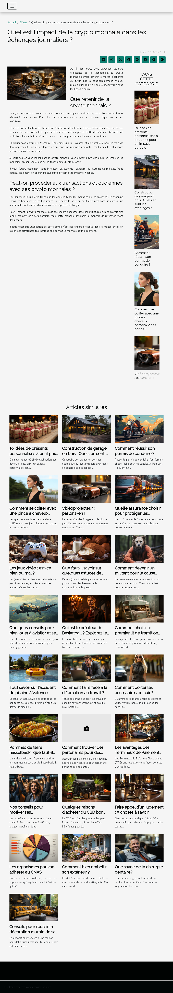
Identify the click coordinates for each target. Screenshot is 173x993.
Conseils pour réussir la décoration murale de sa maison (32, 931)
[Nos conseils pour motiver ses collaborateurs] (33, 787)
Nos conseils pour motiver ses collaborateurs (26, 812)
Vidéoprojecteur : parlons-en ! (146, 375)
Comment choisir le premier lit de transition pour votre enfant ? (136, 632)
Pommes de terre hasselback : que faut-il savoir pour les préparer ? (33, 752)
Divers (23, 22)
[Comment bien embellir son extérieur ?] (86, 847)
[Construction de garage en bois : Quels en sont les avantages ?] (146, 171)
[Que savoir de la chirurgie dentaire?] (139, 847)
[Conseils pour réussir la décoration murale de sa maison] (33, 907)
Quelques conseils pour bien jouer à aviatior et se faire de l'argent (32, 632)
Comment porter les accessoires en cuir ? (134, 690)
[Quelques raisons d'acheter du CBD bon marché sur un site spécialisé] (86, 787)
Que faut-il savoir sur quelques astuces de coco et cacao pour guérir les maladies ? (86, 575)
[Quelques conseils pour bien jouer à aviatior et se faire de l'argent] (33, 608)
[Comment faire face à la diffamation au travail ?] (86, 668)
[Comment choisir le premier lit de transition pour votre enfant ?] (139, 608)
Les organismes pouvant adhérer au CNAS (32, 869)
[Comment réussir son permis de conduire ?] (146, 232)
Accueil (11, 22)
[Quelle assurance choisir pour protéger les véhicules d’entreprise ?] (139, 489)
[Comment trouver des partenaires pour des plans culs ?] (86, 728)
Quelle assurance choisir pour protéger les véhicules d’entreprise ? (138, 513)
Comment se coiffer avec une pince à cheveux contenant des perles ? (146, 319)
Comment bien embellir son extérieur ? (84, 869)
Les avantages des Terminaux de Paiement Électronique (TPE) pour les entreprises (137, 755)
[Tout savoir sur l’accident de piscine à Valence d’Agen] (33, 668)
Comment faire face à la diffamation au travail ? (84, 690)
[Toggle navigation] (12, 6)
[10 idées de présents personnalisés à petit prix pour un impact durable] (146, 107)
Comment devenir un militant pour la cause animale (135, 573)
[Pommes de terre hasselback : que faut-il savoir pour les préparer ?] (33, 728)
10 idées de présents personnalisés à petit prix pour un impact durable (146, 137)
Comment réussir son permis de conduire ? (142, 258)
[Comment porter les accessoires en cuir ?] (139, 668)
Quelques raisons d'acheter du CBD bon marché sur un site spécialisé (83, 815)
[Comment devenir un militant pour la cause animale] (139, 548)
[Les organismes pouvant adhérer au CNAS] (33, 847)
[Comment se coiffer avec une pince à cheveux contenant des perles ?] (146, 288)
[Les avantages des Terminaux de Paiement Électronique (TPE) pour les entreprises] (139, 728)
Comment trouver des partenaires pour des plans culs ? (83, 752)
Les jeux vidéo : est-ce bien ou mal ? (30, 570)
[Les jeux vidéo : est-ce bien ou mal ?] (33, 548)
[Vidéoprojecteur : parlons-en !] (146, 353)
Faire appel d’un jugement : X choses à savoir (139, 810)
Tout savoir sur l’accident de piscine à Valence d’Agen (32, 692)
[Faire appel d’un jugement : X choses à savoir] (139, 787)
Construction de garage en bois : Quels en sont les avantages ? (145, 200)
